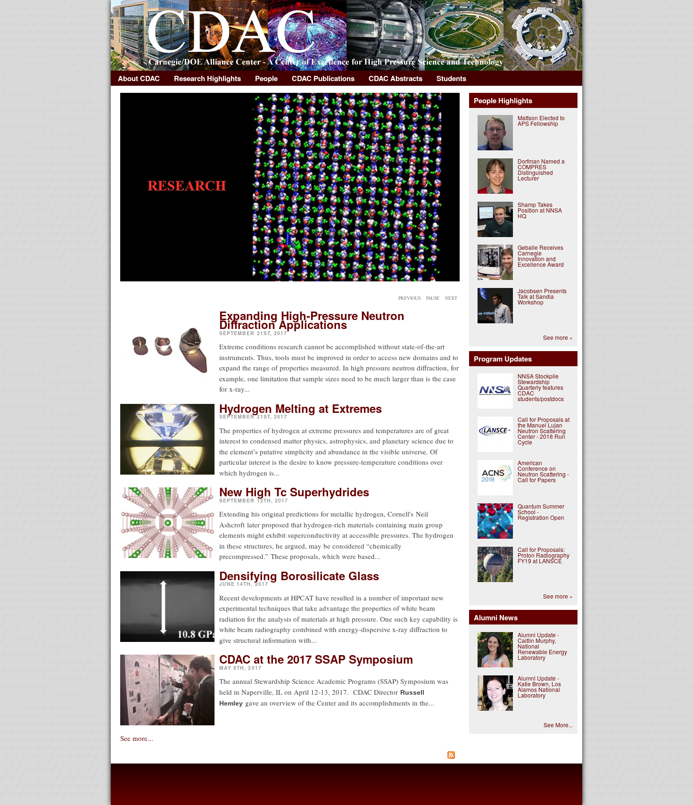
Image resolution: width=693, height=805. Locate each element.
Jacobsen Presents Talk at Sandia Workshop (542, 296)
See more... (136, 738)
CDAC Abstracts (395, 78)
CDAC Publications (323, 78)
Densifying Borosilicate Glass (299, 575)
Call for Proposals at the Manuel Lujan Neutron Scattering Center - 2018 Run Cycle (543, 430)
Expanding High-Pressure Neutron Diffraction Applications (311, 319)
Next (451, 298)
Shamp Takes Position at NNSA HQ (540, 210)
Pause (432, 298)
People (266, 78)
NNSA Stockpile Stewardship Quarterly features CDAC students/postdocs (541, 387)
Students (451, 78)
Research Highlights (207, 78)
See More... (558, 725)
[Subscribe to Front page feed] (290, 756)
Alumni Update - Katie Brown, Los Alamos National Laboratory (539, 686)
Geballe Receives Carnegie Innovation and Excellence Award (541, 255)
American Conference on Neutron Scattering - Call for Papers (543, 471)
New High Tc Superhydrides (294, 492)
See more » (558, 337)
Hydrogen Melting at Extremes (300, 408)
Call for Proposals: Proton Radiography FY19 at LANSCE (543, 555)
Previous (409, 298)
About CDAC (139, 78)
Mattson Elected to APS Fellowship (541, 120)
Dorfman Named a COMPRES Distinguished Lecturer (541, 169)
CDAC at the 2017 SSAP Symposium (316, 659)
